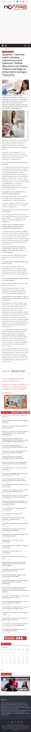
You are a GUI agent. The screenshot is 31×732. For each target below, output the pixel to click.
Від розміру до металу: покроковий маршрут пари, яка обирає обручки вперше (15, 535)
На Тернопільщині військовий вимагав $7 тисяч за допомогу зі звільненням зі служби (15, 602)
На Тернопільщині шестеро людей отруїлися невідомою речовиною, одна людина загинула (14, 479)
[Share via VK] (15, 371)
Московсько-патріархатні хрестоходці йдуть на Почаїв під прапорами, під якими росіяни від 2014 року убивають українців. (14, 502)
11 (6, 657)
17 (2, 660)
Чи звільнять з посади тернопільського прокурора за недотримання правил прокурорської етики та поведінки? (15, 387)
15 (23, 657)
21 (18, 660)
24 (2, 663)
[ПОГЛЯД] (2, 45)
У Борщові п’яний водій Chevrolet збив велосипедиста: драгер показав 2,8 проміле (13, 457)
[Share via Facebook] (13, 371)
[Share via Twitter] (19, 371)
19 (10, 660)
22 (23, 660)
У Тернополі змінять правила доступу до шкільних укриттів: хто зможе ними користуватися (15, 490)
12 (10, 657)
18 (6, 660)
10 (2, 657)
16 (27, 657)
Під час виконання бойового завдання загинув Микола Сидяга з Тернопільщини (14, 575)
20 (14, 660)
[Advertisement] (15, 26)
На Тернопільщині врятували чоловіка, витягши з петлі (13, 380)
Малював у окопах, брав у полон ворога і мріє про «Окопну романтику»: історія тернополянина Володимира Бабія (15, 433)
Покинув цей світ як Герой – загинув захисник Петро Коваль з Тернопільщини (13, 529)
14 (18, 657)
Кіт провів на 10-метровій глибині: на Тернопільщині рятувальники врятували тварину (15, 596)
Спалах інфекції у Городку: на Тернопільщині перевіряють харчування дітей (13, 570)
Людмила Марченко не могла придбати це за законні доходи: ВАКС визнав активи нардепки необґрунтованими (14, 563)
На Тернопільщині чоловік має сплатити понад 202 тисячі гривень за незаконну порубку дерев (15, 624)
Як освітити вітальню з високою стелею (12, 513)
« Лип (2, 669)
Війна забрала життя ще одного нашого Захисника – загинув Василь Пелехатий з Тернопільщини (15, 496)
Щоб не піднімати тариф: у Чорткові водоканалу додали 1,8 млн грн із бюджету (14, 618)
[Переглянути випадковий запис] (28, 45)
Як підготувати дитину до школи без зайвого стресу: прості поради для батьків (13, 518)
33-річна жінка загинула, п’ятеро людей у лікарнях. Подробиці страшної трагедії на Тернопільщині (15, 462)
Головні (4, 51)
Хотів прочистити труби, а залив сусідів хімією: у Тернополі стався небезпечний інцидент (14, 451)
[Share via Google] (17, 371)
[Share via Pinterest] (24, 371)
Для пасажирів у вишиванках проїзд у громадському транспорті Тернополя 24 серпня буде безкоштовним (15, 582)
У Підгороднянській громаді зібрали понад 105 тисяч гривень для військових (14, 630)
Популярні (16, 412)
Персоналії (10, 51)
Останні (6, 412)
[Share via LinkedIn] (22, 371)
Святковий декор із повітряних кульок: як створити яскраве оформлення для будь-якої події (15, 607)
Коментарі (26, 412)
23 (27, 660)
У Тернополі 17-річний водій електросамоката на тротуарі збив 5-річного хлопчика (14, 474)
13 (14, 657)
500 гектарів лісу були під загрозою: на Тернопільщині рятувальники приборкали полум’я (15, 446)
